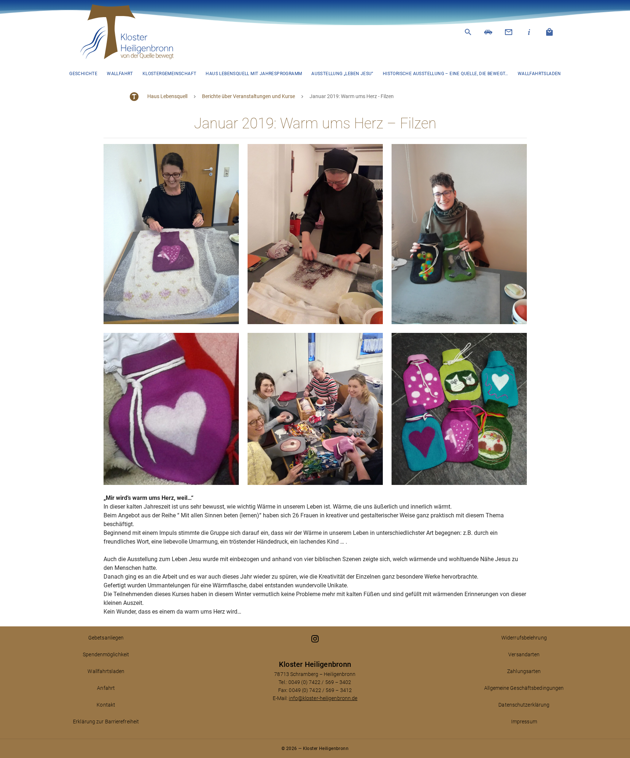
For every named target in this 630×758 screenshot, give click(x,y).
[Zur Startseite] (131, 32)
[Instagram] (315, 638)
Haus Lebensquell (167, 96)
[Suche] (468, 32)
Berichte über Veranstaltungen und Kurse (248, 96)
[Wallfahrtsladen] (550, 32)
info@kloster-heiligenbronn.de (323, 698)
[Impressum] (529, 32)
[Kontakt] (509, 32)
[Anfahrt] (488, 32)
